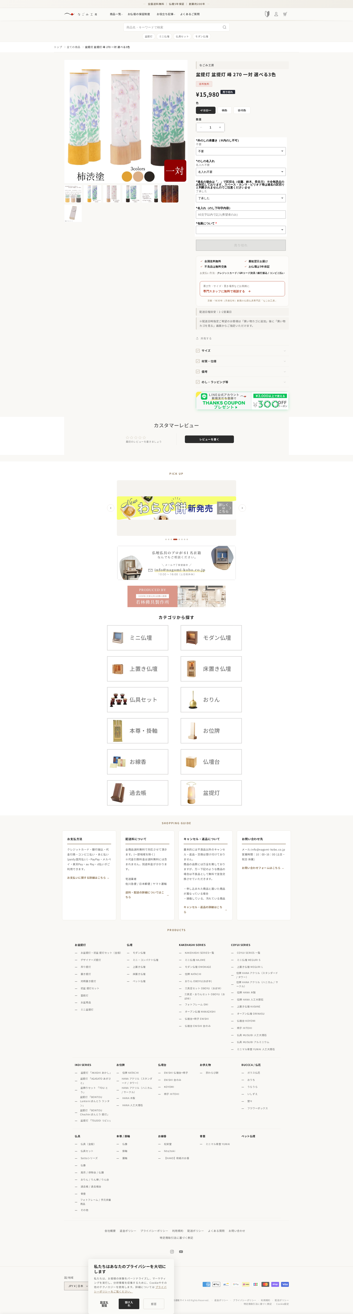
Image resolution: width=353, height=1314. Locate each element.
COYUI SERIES (240, 945)
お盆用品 (86, 1002)
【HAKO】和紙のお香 (176, 1158)
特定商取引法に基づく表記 (176, 1238)
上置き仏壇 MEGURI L (250, 966)
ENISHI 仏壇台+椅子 (176, 1072)
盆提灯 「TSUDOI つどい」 (96, 1120)
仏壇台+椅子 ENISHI (197, 1018)
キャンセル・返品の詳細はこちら (203, 909)
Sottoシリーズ (89, 1158)
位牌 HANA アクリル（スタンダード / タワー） (257, 975)
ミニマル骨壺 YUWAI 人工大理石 (256, 1049)
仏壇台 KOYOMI (246, 1020)
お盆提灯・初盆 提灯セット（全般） (101, 952)
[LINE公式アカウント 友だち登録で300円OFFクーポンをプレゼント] (242, 401)
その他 (84, 1210)
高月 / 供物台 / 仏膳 (92, 1172)
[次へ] (242, 508)
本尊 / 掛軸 (123, 1136)
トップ (58, 47)
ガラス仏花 (253, 1072)
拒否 (154, 1304)
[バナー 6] (182, 539)
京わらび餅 (212, 1072)
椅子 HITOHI (244, 1028)
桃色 (226, 111)
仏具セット (182, 36)
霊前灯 (84, 995)
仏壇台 (162, 1065)
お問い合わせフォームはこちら (261, 868)
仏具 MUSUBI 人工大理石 (252, 1035)
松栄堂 (168, 1144)
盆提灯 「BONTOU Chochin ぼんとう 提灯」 (95, 1112)
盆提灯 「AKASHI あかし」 (96, 1072)
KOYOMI (169, 1086)
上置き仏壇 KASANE (248, 1006)
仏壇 (129, 945)
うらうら (252, 1086)
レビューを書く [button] (209, 439)
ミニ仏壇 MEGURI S (248, 959)
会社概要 (110, 1231)
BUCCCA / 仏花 (251, 1065)
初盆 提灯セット (90, 988)
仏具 (77, 1136)
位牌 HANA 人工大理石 (250, 999)
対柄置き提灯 (88, 981)
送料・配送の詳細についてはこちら (144, 894)
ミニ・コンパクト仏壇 (146, 959)
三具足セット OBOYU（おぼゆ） (204, 988)
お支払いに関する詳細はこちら (86, 878)
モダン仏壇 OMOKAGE (198, 966)
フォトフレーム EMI (196, 1004)
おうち (251, 1079)
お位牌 (120, 1065)
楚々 (249, 1101)
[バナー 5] (178, 539)
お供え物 (205, 1065)
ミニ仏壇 (164, 36)
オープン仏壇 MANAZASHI (200, 1011)
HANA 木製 (128, 1098)
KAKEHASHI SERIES (192, 945)
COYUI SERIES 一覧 (248, 952)
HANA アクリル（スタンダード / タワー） (137, 1080)
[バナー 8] (187, 539)
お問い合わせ (237, 1231)
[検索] (224, 27)
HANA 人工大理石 (132, 1105)
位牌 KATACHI (193, 974)
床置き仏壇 (139, 974)
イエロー (207, 111)
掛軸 (124, 1151)
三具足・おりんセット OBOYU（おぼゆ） (204, 996)
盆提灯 (149, 36)
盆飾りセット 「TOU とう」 (94, 1090)
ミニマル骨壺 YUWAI (218, 1144)
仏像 (83, 1165)
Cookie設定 (282, 1303)
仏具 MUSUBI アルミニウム (253, 1042)
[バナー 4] (174, 539)
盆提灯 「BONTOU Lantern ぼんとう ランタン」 (95, 1101)
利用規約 (177, 1231)
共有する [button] (206, 338)
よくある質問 (216, 1231)
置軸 (124, 1158)
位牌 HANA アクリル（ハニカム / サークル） (257, 984)
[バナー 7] (184, 539)
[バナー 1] (166, 539)
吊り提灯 (86, 966)
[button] (115, 14)
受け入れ (129, 1303)
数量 (198, 119)
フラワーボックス (257, 1108)
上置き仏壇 (139, 966)
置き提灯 (86, 974)
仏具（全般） (88, 1144)
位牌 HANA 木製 (246, 992)
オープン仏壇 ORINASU (251, 1013)
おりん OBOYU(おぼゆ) (198, 981)
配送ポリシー (195, 1231)
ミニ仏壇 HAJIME (195, 959)
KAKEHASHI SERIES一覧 (199, 952)
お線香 (162, 1136)
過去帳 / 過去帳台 (91, 1186)
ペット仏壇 (139, 981)
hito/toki (169, 1151)
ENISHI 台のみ (172, 1079)
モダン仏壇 (201, 36)
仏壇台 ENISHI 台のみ (198, 1025)
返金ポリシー (128, 1231)
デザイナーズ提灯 (91, 959)
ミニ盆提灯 (87, 1009)
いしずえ (252, 1094)
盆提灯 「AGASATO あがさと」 (95, 1080)
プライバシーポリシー (154, 1231)
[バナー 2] (168, 539)
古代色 (243, 111)
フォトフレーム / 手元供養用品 (95, 1201)
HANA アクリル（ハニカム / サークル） (137, 1090)
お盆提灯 (80, 945)
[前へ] (110, 508)
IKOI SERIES (83, 1065)
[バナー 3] (171, 539)
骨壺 (83, 1193)
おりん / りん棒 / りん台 (95, 1179)
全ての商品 (73, 47)
